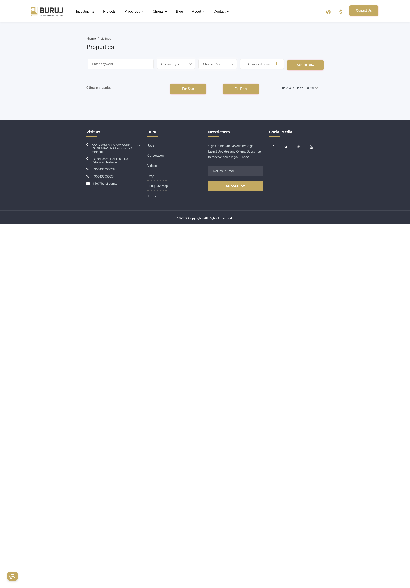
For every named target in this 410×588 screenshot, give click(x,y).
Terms (151, 196)
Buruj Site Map (157, 186)
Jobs (150, 145)
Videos (152, 165)
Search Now (305, 65)
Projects (109, 11)
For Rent (241, 88)
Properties (132, 11)
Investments (85, 11)
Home (91, 38)
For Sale (188, 88)
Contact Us (364, 10)
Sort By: (294, 88)
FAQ (150, 176)
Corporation (155, 155)
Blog (179, 11)
